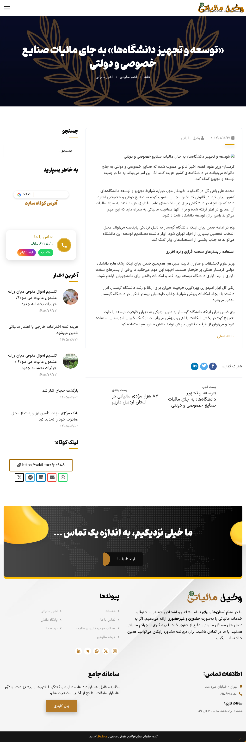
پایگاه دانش (49, 619)
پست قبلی (209, 387)
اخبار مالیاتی (128, 77)
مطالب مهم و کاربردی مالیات (96, 628)
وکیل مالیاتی (190, 138)
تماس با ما (108, 619)
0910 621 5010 (42, 244)
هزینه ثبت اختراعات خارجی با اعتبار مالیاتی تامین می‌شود (43, 330)
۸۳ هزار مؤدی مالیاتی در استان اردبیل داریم (135, 399)
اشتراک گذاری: (232, 366)
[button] (41, 465)
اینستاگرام (26, 252)
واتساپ (45, 252)
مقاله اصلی (225, 336)
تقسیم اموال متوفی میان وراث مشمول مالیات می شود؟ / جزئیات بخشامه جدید (32, 362)
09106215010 (228, 694)
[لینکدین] (194, 366)
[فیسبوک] (213, 366)
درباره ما (52, 628)
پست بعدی (119, 390)
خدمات (110, 611)
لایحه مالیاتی (106, 637)
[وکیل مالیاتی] (221, 8)
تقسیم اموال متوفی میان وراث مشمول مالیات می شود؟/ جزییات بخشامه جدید (32, 298)
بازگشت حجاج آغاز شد (60, 391)
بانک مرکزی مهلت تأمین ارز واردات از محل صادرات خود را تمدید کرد (45, 416)
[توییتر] (204, 366)
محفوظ (102, 736)
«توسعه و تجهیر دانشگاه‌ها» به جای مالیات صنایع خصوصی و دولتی (192, 399)
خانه (147, 77)
